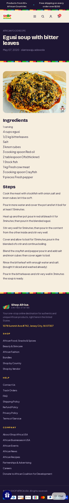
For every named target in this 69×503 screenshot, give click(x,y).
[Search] (42, 16)
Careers (7, 468)
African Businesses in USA (16, 440)
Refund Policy (10, 407)
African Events (10, 445)
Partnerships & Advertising (17, 462)
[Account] (50, 16)
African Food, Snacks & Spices (19, 340)
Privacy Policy (10, 412)
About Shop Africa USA (15, 434)
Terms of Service (12, 418)
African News (10, 451)
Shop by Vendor (11, 368)
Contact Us (9, 384)
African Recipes (11, 457)
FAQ (5, 395)
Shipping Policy (11, 401)
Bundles (7, 357)
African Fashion (11, 351)
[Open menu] (34, 16)
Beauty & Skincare (13, 346)
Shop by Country (12, 363)
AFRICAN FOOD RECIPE (14, 30)
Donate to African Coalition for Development (27, 473)
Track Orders (10, 390)
